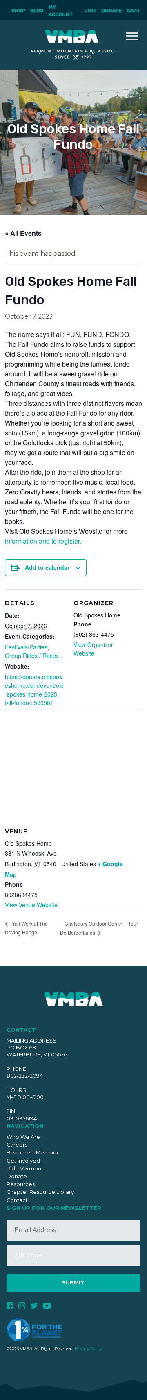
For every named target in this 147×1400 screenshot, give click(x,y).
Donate (112, 11)
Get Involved (23, 1161)
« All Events (23, 233)
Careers (17, 1145)
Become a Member (33, 1153)
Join (91, 11)
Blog (37, 11)
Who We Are (23, 1137)
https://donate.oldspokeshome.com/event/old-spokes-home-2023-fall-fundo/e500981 (34, 690)
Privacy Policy (88, 1348)
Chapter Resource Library (40, 1192)
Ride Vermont (25, 1169)
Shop (18, 11)
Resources (21, 1184)
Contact (17, 1200)
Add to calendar (47, 567)
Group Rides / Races (32, 655)
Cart (133, 11)
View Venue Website (31, 905)
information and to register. (43, 541)
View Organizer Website (93, 648)
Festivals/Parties (26, 647)
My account (61, 10)
